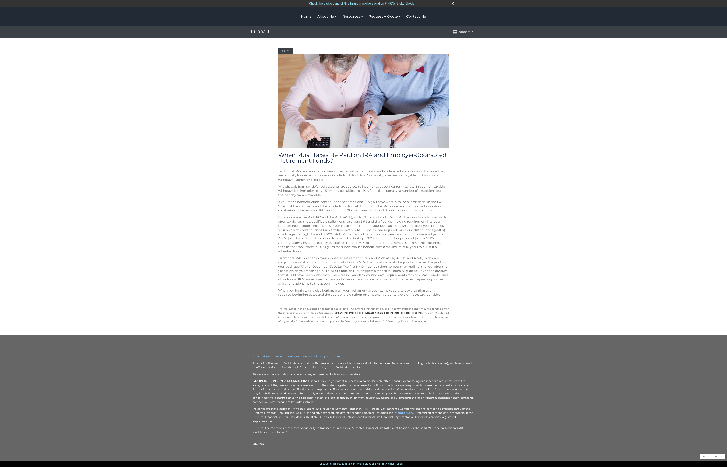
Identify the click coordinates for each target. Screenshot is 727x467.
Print (286, 50)
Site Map (259, 444)
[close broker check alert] (452, 3)
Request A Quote (383, 16)
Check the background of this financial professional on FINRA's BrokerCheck (361, 3)
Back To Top (711, 456)
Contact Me (416, 16)
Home (306, 16)
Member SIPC (404, 413)
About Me (325, 16)
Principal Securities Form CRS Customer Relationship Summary (297, 356)
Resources (351, 16)
